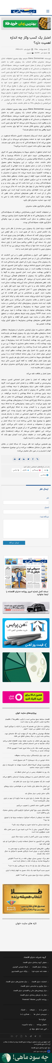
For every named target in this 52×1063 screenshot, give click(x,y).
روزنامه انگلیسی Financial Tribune (34, 999)
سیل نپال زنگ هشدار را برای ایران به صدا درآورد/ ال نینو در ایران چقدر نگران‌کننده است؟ (26, 799)
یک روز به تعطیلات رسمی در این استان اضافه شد (32, 772)
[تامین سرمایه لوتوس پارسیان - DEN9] (26, 667)
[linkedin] (24, 459)
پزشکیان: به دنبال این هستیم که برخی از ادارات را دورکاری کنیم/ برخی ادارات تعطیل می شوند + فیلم (27, 727)
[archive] (12, 1036)
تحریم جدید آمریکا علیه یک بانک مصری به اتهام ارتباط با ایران (27, 870)
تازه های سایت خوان (26, 923)
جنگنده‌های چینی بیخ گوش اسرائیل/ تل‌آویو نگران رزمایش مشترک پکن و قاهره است (26, 811)
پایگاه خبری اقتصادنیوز (19, 971)
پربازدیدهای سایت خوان (26, 713)
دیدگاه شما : (44, 517)
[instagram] (40, 1036)
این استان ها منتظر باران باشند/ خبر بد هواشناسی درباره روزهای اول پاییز (26, 787)
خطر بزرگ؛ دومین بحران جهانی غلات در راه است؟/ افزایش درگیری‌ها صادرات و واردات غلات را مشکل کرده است (28, 859)
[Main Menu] (47, 11)
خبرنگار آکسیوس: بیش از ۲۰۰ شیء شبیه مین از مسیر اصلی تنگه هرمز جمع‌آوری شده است (26, 830)
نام (48, 498)
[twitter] (28, 459)
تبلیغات (32, 1010)
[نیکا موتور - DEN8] (26, 608)
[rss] (26, 1036)
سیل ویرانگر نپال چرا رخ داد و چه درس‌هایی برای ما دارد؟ (28, 866)
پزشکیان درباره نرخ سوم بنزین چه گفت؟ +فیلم (32, 875)
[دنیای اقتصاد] (23, 11)
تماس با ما (43, 1010)
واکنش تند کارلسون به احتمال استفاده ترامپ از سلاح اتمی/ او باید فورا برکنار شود (26, 842)
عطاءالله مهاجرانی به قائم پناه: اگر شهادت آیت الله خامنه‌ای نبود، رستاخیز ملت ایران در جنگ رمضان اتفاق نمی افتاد (27, 735)
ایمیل (47, 507)
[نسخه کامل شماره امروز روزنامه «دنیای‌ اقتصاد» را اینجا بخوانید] (26, 572)
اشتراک (23, 1010)
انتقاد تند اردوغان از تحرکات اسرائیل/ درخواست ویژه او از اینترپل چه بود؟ (26, 818)
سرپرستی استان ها (40, 1014)
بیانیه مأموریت (27, 1024)
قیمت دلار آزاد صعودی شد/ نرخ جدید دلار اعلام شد (31, 781)
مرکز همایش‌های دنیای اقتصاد (16, 981)
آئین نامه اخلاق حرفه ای (38, 1029)
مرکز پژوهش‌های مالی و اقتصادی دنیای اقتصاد (30, 990)
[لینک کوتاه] (37, 459)
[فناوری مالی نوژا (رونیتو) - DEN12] (26, 899)
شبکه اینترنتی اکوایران (20, 967)
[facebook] (33, 459)
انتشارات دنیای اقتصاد (39, 981)
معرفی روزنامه (42, 1024)
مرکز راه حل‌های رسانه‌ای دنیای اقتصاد (33, 995)
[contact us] (17, 1036)
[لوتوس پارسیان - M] (26, 1058)
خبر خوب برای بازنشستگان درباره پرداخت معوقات (32, 755)
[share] (21, 1036)
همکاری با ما (24, 1014)
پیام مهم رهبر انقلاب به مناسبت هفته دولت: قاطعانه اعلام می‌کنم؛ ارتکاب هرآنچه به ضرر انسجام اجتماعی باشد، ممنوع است (26, 742)
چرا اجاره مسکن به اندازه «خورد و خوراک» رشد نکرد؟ (30, 825)
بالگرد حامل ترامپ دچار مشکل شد (37, 793)
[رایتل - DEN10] (26, 697)
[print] (15, 459)
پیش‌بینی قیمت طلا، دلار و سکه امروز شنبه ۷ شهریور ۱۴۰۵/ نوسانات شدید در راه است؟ (28, 749)
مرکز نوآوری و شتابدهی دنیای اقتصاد (34, 986)
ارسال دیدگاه (14, 542)
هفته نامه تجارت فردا (39, 971)
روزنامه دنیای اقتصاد (39, 967)
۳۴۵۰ (40, 49)
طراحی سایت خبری (41, 1051)
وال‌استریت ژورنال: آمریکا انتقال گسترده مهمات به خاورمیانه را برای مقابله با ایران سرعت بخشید (26, 766)
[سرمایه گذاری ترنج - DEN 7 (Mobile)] (26, 23)
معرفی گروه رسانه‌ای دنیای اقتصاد (35, 962)
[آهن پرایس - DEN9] (26, 633)
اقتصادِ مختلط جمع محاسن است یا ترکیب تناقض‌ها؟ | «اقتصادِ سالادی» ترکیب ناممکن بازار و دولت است (27, 720)
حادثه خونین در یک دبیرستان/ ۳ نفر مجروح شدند (31, 760)
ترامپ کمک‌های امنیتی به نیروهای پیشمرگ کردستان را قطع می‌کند (26, 777)
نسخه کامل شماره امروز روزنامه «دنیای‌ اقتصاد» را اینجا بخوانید (27, 593)
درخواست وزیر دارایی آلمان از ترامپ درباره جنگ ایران (30, 836)
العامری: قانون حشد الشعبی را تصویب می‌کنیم (33, 805)
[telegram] (19, 459)
